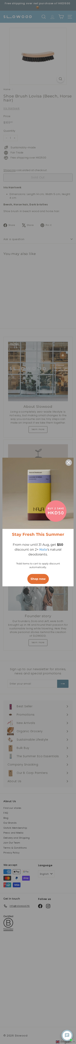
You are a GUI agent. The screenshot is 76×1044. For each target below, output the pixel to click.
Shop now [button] (38, 579)
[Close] (69, 462)
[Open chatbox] (67, 1035)
